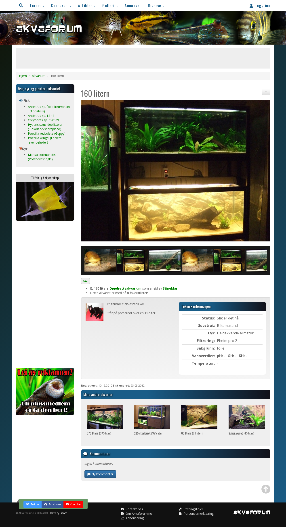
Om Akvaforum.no (138, 513)
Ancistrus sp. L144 (41, 115)
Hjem (23, 76)
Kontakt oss (134, 509)
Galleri (109, 5)
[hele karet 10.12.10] (165, 260)
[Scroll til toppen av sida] (265, 489)
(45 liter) (241, 433)
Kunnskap (60, 5)
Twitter (34, 504)
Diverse (155, 5)
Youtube (75, 504)
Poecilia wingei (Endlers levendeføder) (44, 140)
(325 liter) (148, 433)
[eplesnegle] (100, 260)
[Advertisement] (45, 294)
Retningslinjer (193, 509)
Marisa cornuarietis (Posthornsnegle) (42, 156)
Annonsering (134, 518)
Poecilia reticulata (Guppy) (46, 133)
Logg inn (262, 5)
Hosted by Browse (58, 513)
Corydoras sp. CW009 (43, 120)
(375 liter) (99, 433)
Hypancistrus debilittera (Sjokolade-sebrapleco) (45, 126)
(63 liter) (191, 433)
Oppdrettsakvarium (125, 288)
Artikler (85, 5)
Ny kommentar (101, 474)
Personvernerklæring (198, 513)
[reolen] (176, 171)
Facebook (54, 504)
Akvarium (38, 76)
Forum (36, 5)
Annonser (133, 5)
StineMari (170, 288)
